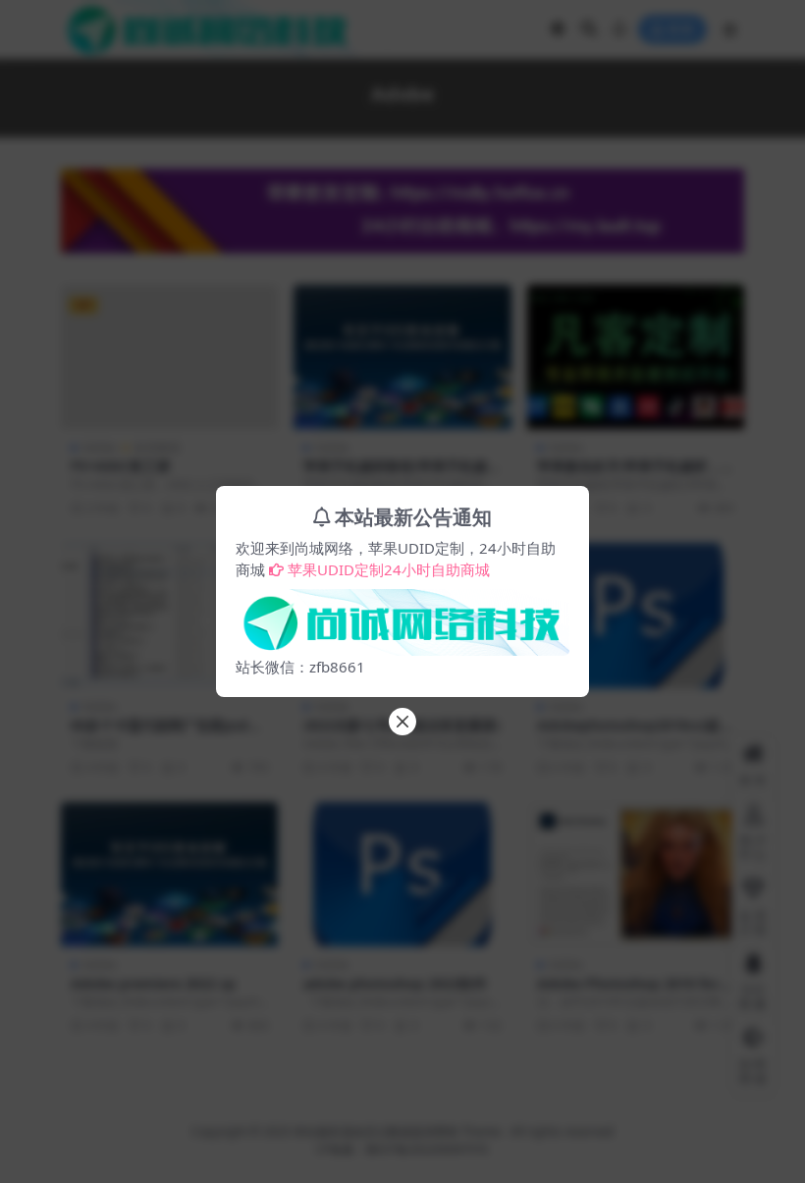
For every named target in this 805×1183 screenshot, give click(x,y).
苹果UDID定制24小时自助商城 (389, 569)
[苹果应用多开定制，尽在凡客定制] (402, 616)
